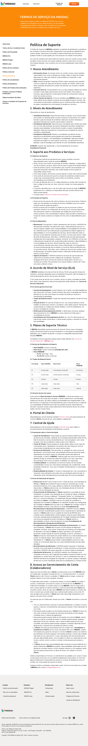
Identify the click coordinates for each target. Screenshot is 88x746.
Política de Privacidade (10, 52)
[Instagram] (69, 718)
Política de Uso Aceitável (11, 68)
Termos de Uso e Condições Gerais (14, 48)
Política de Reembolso (10, 84)
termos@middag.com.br (52, 667)
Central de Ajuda (64, 427)
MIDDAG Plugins (8, 60)
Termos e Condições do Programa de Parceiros (14, 102)
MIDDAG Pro (6, 56)
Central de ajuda (49, 696)
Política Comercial (8, 72)
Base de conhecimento (72, 692)
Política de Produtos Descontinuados (15, 88)
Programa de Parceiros (72, 696)
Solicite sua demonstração (10, 688)
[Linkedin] (74, 718)
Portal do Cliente (64, 417)
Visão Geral (6, 44)
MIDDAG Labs (7, 64)
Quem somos (70, 688)
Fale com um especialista (10, 692)
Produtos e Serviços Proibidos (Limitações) (12, 92)
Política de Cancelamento (11, 80)
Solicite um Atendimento (73, 700)
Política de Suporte (9, 76)
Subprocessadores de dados (12, 97)
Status (47, 692)
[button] (26, 3)
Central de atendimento (9, 696)
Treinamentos (49, 688)
